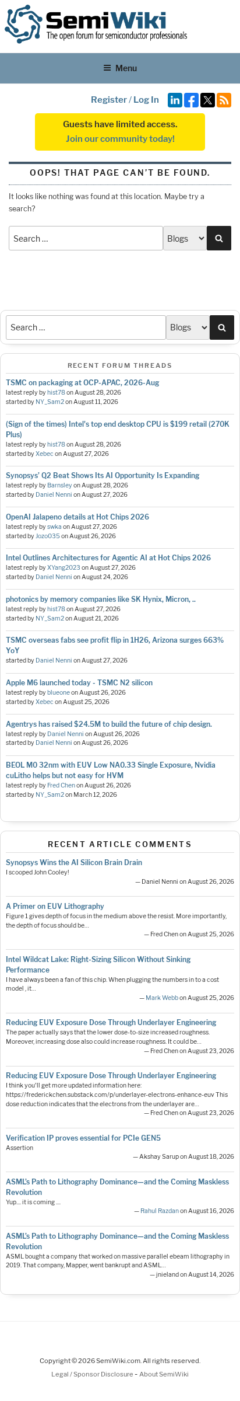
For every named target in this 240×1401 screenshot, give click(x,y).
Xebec (45, 454)
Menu (126, 68)
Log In (146, 100)
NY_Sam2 (50, 402)
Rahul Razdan (159, 1211)
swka (54, 527)
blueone (58, 692)
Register (109, 100)
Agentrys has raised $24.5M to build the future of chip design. (109, 724)
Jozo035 (48, 536)
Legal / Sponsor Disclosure (93, 1374)
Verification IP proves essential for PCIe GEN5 (83, 1138)
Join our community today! (120, 139)
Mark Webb (162, 998)
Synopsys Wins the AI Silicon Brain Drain (74, 862)
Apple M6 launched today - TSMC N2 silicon (79, 682)
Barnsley (59, 485)
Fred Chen (61, 785)
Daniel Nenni (54, 495)
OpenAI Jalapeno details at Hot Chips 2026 (77, 517)
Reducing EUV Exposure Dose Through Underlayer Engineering (111, 1022)
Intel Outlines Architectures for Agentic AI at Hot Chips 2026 (108, 557)
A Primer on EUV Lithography (55, 906)
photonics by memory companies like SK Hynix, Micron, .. (101, 599)
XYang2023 (63, 567)
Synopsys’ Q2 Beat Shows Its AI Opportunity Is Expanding (102, 475)
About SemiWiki (164, 1374)
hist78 (56, 392)
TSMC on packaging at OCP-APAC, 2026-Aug (82, 382)
